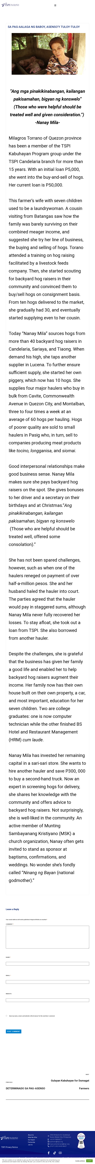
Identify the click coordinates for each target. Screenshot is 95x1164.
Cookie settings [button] (80, 1161)
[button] (55, 5)
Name (8, 957)
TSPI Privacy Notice (9, 1147)
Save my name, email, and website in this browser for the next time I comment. (32, 1016)
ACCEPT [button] (89, 1160)
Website (9, 993)
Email (8, 975)
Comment (10, 924)
